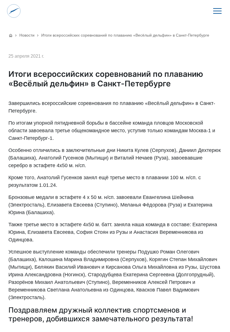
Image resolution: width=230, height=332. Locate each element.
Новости (26, 35)
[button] (217, 11)
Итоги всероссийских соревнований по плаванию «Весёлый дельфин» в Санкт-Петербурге (125, 35)
